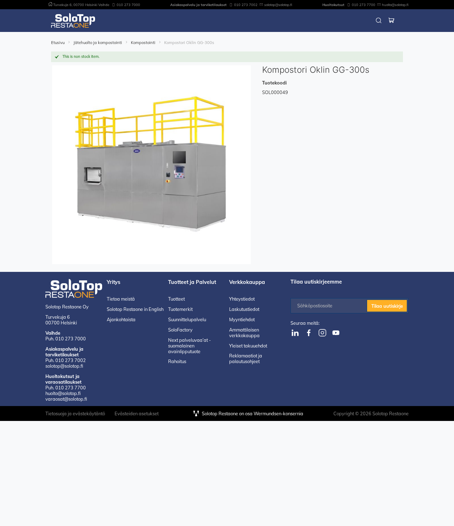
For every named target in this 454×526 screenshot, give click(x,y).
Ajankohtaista (121, 319)
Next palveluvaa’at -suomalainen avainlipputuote (189, 345)
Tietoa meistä (121, 299)
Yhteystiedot (242, 299)
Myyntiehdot (242, 319)
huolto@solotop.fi (395, 4)
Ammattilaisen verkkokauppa (244, 332)
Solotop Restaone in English (135, 309)
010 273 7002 (246, 4)
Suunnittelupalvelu (187, 319)
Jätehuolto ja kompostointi (98, 42)
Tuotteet (176, 299)
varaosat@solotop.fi (66, 399)
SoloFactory (180, 330)
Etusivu (58, 42)
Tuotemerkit (180, 309)
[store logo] (73, 20)
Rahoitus (177, 361)
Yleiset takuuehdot (248, 346)
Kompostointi (143, 42)
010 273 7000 (128, 4)
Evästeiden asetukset (137, 413)
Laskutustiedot (244, 309)
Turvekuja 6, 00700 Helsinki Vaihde (81, 4)
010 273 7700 (363, 4)
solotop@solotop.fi (278, 4)
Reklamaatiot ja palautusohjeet (245, 358)
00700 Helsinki (61, 319)
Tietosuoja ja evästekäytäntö (75, 413)
